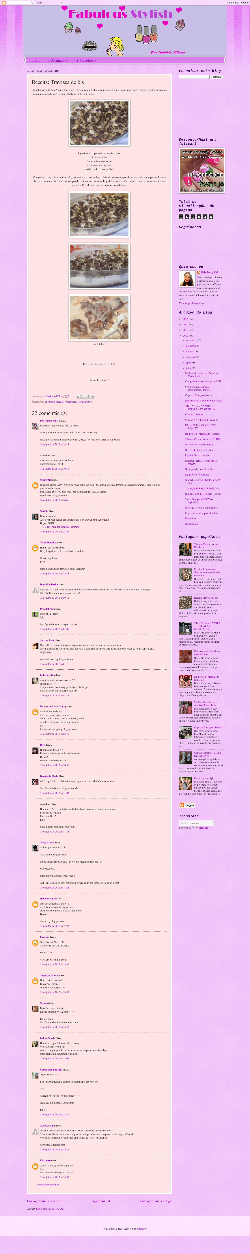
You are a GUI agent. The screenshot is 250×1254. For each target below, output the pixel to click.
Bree (42, 745)
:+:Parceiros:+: (86, 60)
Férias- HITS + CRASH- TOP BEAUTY (200, 427)
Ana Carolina (47, 1125)
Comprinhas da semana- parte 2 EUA (204, 381)
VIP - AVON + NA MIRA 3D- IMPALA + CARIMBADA (200, 407)
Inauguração (191, 523)
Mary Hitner (47, 842)
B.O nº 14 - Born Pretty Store (200, 450)
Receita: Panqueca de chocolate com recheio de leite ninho (207, 572)
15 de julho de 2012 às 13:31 (54, 964)
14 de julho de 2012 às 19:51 (54, 468)
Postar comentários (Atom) (50, 1208)
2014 (186, 324)
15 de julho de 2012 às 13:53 (54, 992)
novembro (191, 345)
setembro (191, 357)
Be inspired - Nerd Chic (197, 474)
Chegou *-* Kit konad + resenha (201, 420)
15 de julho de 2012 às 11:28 (54, 887)
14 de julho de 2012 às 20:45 (54, 500)
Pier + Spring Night (204, 778)
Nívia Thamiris (48, 542)
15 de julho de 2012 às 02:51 (54, 733)
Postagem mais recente (43, 1201)
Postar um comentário (47, 1184)
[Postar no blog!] (82, 397)
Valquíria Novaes (49, 975)
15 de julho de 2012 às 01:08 (54, 629)
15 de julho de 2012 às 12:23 (54, 926)
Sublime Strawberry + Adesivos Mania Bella (201, 374)
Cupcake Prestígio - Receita (199, 395)
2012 (186, 335)
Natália (44, 511)
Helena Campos (48, 898)
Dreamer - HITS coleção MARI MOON (201, 462)
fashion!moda (47, 1038)
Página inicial (100, 1201)
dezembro (191, 340)
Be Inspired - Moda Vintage (199, 444)
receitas (60, 401)
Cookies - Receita (194, 414)
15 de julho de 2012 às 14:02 (54, 1058)
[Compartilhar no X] (85, 397)
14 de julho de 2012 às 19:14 (54, 444)
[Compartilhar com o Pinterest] (92, 397)
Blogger (142, 1228)
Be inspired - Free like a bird (199, 469)
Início (35, 60)
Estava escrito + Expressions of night (203, 400)
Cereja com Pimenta (51, 1069)
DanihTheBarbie (49, 584)
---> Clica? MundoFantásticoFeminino (59, 526)
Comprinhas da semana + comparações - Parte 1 (198, 388)
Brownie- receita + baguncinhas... (202, 507)
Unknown (45, 480)
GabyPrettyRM (52, 396)
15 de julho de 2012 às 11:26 (54, 831)
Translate (203, 827)
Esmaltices (190, 518)
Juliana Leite (47, 640)
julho (189, 368)
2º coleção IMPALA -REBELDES (202, 488)
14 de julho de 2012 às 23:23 (54, 573)
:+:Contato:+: (58, 60)
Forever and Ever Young (53, 706)
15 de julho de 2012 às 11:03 (54, 793)
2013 (186, 330)
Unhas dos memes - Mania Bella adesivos (207, 754)
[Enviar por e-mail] (79, 397)
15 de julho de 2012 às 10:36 (54, 765)
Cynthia (44, 937)
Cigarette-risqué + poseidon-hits (201, 513)
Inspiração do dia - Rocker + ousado (203, 493)
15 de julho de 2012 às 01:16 (54, 664)
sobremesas (70, 401)
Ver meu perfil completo (191, 303)
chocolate (50, 401)
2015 (186, 318)
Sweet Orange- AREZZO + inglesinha (199, 500)
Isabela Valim (47, 675)
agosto (189, 362)
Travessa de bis (84, 401)
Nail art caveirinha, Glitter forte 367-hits (204, 481)
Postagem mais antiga (156, 1201)
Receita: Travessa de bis (197, 455)
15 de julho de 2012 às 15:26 (54, 1149)
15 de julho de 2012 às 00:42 (54, 597)
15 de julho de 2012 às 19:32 (54, 1177)
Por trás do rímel (49, 420)
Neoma (44, 1003)
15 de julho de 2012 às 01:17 (54, 695)
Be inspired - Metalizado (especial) (203, 433)
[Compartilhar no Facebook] (89, 397)
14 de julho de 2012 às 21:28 (54, 531)
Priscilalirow (47, 609)
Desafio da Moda (49, 776)
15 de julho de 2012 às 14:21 (54, 1114)
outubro (190, 351)
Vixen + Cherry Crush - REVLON (202, 439)
